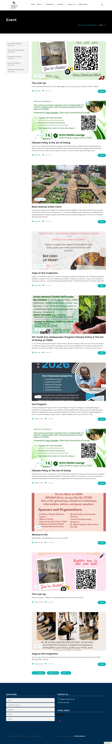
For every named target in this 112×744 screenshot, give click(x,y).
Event (38, 75)
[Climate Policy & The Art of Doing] (69, 448)
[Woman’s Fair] (69, 512)
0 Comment (48, 91)
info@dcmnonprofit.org (67, 699)
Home (32, 4)
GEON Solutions (79, 736)
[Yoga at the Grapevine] (69, 250)
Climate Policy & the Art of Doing (51, 142)
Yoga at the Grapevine (45, 273)
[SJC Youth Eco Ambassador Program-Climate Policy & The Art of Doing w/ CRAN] (69, 314)
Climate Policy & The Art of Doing (51, 470)
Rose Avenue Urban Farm (46, 206)
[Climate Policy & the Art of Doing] (69, 120)
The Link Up (39, 83)
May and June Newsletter (16, 50)
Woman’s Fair (40, 534)
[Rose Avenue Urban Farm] (69, 184)
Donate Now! (82, 4)
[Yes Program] (69, 382)
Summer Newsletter (14, 63)
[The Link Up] (69, 60)
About (39, 4)
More (102, 91)
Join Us (42, 75)
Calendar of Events (14, 705)
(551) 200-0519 (64, 702)
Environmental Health (14, 44)
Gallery (60, 4)
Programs (49, 4)
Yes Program (39, 404)
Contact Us (71, 4)
